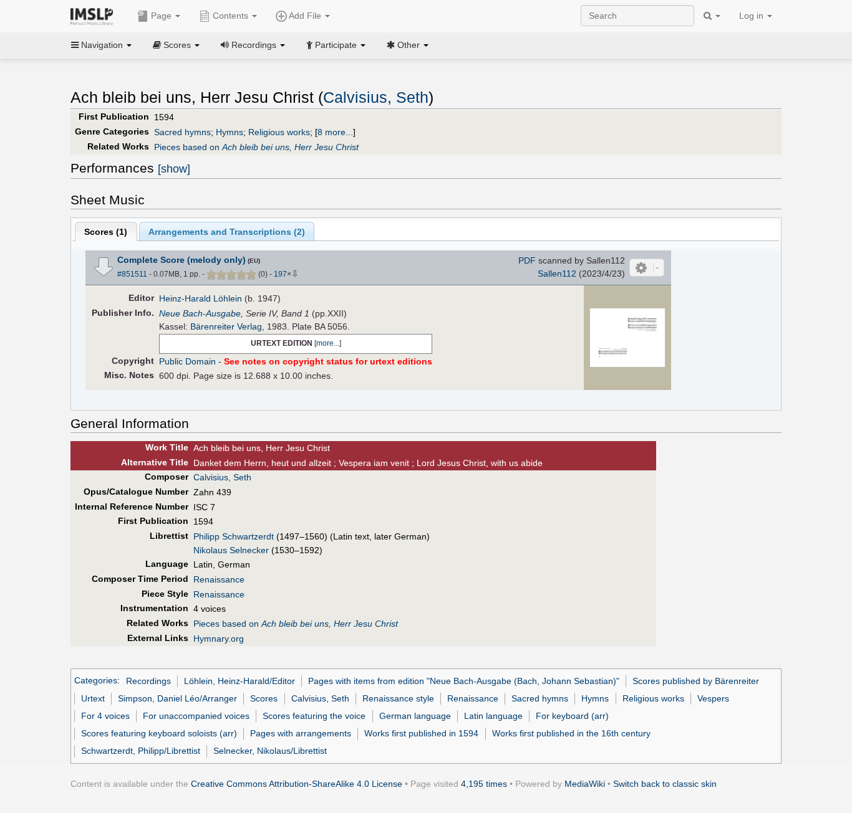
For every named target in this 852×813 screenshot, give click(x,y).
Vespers (713, 698)
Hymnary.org (218, 639)
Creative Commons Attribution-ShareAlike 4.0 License (296, 784)
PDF (527, 260)
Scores (264, 698)
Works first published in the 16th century (571, 733)
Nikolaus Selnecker (231, 550)
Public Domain (187, 361)
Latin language (493, 716)
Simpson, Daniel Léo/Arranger (177, 698)
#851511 (132, 274)
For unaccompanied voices (196, 716)
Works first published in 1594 (421, 733)
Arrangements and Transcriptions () (226, 232)
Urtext (93, 698)
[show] (174, 169)
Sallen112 (557, 273)
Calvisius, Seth (375, 97)
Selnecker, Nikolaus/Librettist (270, 751)
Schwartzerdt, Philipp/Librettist (140, 751)
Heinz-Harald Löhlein (200, 298)
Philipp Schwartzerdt (233, 536)
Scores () (105, 232)
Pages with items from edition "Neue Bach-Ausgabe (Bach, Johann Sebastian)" (463, 681)
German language (415, 716)
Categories (95, 681)
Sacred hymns (182, 132)
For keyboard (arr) (572, 716)
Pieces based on (256, 147)
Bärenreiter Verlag (226, 326)
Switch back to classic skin (665, 784)
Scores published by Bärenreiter (695, 681)
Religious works (279, 132)
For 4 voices (105, 716)
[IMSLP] (94, 15)
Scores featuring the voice (314, 716)
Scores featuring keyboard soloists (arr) (159, 733)
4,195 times (484, 784)
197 (280, 274)
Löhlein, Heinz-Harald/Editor (239, 681)
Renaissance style (398, 698)
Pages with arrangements (300, 733)
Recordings (148, 681)
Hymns (229, 132)
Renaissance (218, 579)
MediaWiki (584, 784)
